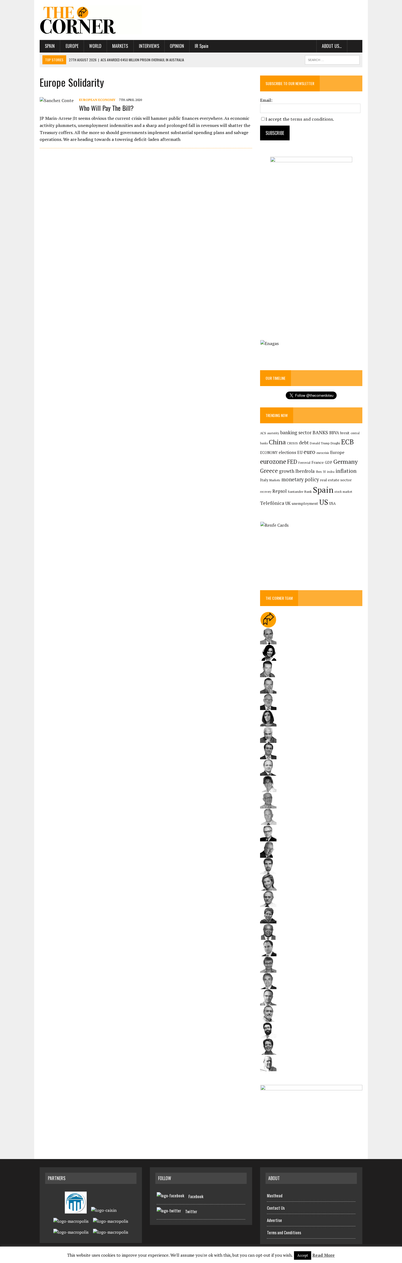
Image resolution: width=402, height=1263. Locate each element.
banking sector (295, 432)
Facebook (195, 1196)
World (95, 46)
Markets (120, 46)
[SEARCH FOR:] (332, 59)
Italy (264, 479)
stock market (343, 491)
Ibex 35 (321, 472)
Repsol (279, 491)
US (323, 502)
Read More (323, 1255)
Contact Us (276, 1208)
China (277, 442)
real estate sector (336, 479)
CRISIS (292, 443)
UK (288, 503)
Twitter (191, 1211)
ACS (263, 433)
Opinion (177, 46)
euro (309, 452)
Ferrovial (304, 462)
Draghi (335, 443)
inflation (346, 470)
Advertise (274, 1220)
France (317, 462)
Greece (269, 470)
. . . (355, 46)
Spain (50, 46)
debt (304, 442)
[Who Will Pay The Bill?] (57, 100)
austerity (273, 433)
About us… (332, 46)
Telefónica (272, 503)
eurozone (273, 461)
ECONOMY (269, 452)
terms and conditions (311, 119)
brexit (344, 432)
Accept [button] (302, 1255)
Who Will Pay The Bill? (106, 108)
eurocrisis (322, 453)
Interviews (149, 46)
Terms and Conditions (284, 1232)
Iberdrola (305, 471)
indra (330, 472)
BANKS (320, 432)
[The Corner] (91, 19)
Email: (266, 100)
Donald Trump (320, 443)
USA (332, 503)
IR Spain (201, 46)
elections (287, 452)
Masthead (274, 1195)
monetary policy (300, 479)
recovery (265, 492)
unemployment (305, 503)
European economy (97, 100)
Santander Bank (300, 491)
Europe (72, 46)
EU (299, 452)
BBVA (334, 432)
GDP (328, 462)
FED (292, 461)
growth (286, 471)
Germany (345, 461)
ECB (347, 441)
